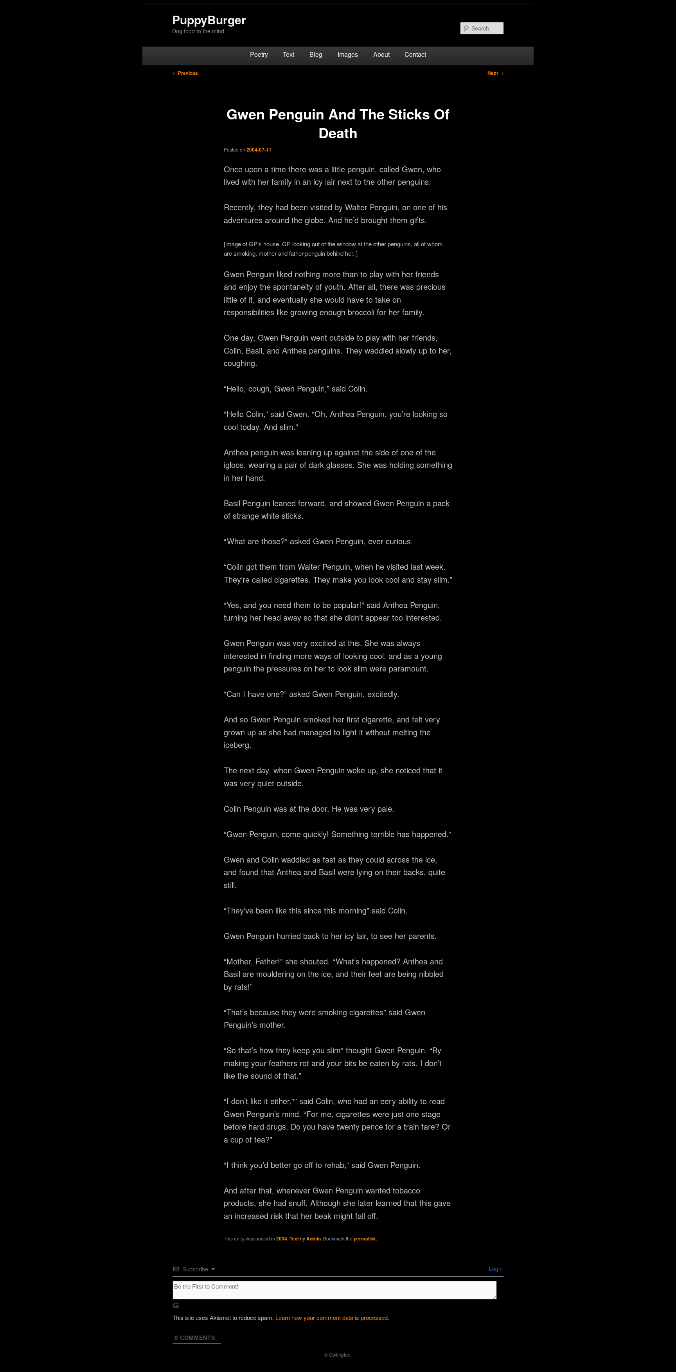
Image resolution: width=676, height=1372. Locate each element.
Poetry (259, 54)
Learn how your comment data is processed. (332, 1317)
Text (288, 54)
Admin (313, 1238)
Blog (315, 54)
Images (348, 54)
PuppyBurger (209, 19)
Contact (415, 54)
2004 (281, 1238)
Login (495, 1269)
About (381, 54)
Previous (185, 72)
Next (495, 72)
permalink (365, 1238)
